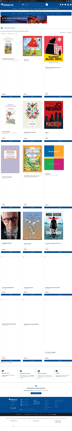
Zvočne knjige (58, 13)
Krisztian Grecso (26, 133)
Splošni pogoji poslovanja (59, 400)
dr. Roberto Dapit (13, 132)
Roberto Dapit (12, 60)
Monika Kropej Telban (5, 60)
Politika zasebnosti (35, 414)
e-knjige (52, 13)
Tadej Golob (4, 244)
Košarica (56, 407)
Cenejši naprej (3, 33)
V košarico (10, 96)
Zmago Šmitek (17, 60)
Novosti (31, 8)
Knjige (35, 400)
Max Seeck (47, 244)
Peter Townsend (4, 178)
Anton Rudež (26, 177)
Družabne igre (37, 401)
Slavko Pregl (52, 353)
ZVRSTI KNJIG (14, 8)
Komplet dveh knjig (5, 325)
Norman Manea (4, 288)
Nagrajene (40, 13)
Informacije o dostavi (58, 401)
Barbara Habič (47, 353)
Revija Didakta (56, 8)
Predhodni (62, 32)
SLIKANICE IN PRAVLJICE (37, 8)
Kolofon (41, 414)
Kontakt (46, 405)
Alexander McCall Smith (49, 68)
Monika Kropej (47, 288)
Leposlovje (9, 28)
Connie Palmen (26, 288)
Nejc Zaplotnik (26, 325)
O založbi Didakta (48, 407)
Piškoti (45, 414)
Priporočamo (46, 13)
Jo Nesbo (46, 133)
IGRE (28, 8)
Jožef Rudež (34, 177)
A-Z (13, 33)
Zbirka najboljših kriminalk (47, 8)
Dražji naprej (9, 33)
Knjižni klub (47, 400)
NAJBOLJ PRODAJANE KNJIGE (30, 13)
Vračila (56, 403)
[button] (23, 4)
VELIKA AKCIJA (20, 13)
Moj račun (56, 405)
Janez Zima (30, 177)
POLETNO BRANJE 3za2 (22, 8)
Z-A (16, 33)
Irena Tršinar (26, 244)
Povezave (46, 408)
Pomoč (46, 401)
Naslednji (70, 32)
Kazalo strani (47, 403)
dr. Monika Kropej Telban (6, 132)
